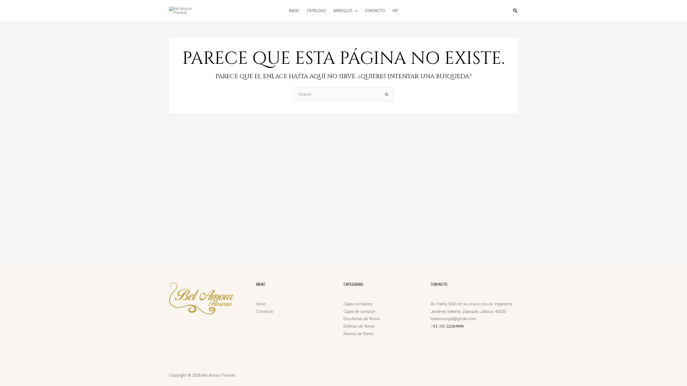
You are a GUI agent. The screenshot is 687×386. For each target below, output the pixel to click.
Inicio (294, 11)
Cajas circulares (358, 304)
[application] (354, 10)
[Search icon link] (515, 11)
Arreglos (342, 11)
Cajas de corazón (359, 311)
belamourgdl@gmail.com (453, 318)
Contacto (375, 11)
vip (395, 11)
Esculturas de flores (362, 318)
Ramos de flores (359, 333)
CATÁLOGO (316, 11)
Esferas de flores (359, 326)
